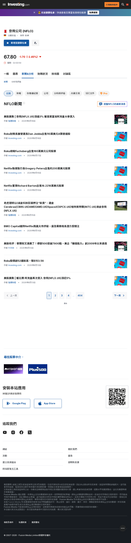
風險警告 (35, 522)
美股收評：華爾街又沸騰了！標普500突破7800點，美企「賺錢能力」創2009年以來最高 (55, 243)
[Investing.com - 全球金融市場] (19, 4)
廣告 (70, 455)
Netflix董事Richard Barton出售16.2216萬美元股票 (34, 185)
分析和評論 (16, 82)
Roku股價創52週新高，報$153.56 (24, 260)
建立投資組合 (9, 462)
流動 (5, 455)
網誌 (5, 449)
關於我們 (72, 449)
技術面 (55, 73)
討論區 (67, 73)
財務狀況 (43, 73)
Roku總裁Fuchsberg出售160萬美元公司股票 (30, 151)
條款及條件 (8, 522)
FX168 (11, 248)
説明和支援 (73, 462)
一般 (6, 73)
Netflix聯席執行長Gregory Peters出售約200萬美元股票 (37, 168)
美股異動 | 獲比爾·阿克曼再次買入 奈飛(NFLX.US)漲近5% (37, 278)
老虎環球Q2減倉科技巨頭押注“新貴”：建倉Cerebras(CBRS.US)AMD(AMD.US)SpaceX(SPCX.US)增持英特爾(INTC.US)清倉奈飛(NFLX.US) (55, 206)
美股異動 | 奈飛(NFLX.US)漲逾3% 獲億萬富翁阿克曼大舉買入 (39, 116)
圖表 (15, 73)
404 (80, 295)
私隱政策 (22, 522)
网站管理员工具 (10, 468)
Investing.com (15, 138)
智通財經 (12, 121)
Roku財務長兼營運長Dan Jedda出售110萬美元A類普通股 (37, 133)
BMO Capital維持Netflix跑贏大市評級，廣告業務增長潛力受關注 (41, 226)
